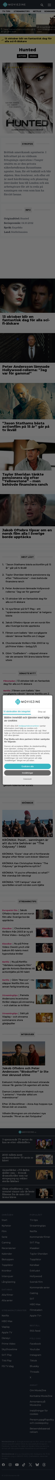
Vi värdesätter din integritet (17, 711)
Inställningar (27, 772)
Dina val (41, 711)
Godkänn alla (27, 766)
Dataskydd (27, 779)
